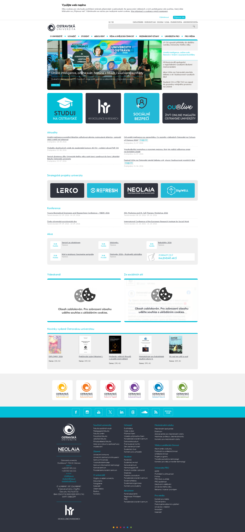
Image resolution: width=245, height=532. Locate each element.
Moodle (160, 22)
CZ (109, 22)
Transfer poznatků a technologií (167, 459)
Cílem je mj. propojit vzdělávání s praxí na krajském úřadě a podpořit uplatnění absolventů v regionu (93, 79)
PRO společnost (161, 482)
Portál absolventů (130, 494)
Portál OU (128, 460)
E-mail (167, 22)
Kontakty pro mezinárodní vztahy (167, 439)
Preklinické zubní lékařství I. (91, 357)
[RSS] (156, 412)
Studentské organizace (132, 483)
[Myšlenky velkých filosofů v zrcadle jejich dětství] (115, 345)
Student (86, 36)
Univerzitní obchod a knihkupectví (106, 457)
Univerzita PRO (174, 36)
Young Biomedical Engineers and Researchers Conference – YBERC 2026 (78, 213)
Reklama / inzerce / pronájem (166, 489)
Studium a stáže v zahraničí (134, 470)
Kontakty (96, 494)
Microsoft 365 (150, 22)
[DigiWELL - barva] (178, 190)
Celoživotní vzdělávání (163, 484)
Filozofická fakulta (100, 436)
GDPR (157, 471)
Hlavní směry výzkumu (163, 449)
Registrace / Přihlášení (132, 497)
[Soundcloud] (144, 412)
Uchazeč (73, 36)
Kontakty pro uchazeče (133, 452)
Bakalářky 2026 (165, 243)
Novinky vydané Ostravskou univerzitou (70, 329)
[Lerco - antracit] (67, 190)
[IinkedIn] (122, 412)
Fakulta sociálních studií (102, 428)
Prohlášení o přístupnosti (164, 474)
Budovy (96, 491)
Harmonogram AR (131, 468)
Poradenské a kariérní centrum (105, 470)
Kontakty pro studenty (132, 486)
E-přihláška (128, 428)
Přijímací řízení (129, 434)
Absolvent (101, 36)
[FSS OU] (62, 390)
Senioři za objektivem (71, 243)
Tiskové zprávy (160, 502)
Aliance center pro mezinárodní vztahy (169, 434)
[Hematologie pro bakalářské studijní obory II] (145, 345)
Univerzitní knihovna (101, 455)
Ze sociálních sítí (133, 274)
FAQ (125, 499)
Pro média (190, 36)
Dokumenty (97, 481)
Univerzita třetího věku (163, 487)
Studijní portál (176, 22)
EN (113, 22)
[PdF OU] (86, 390)
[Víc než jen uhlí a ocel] (175, 345)
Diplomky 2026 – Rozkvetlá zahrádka (126, 254)
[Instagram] (87, 412)
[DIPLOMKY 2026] (55, 345)
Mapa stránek (138, 22)
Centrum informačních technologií (106, 465)
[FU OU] (110, 390)
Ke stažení (158, 509)
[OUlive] (180, 108)
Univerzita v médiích (162, 507)
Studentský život (130, 449)
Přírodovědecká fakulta (102, 441)
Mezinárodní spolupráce (164, 429)
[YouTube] (99, 412)
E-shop (157, 476)
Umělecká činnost (161, 454)
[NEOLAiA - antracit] (141, 190)
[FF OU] (135, 390)
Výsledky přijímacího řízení (134, 436)
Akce (50, 234)
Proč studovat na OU (132, 444)
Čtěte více (55, 85)
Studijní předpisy (130, 481)
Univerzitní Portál (190, 22)
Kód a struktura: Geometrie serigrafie (78, 254)
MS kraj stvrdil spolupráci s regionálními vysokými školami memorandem (102, 73)
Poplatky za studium (132, 475)
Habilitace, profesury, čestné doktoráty (169, 436)
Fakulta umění (98, 434)
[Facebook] (76, 412)
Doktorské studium (131, 441)
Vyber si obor (129, 431)
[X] (110, 412)
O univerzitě (58, 36)
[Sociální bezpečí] (141, 108)
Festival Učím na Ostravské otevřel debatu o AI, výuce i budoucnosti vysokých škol (159, 160)
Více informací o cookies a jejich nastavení (149, 11)
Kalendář (96, 486)
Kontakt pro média (162, 499)
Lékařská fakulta (99, 439)
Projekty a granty (161, 457)
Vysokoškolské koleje (101, 462)
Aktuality (52, 132)
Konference (53, 208)
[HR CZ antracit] (103, 108)
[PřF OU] (159, 390)
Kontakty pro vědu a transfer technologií (170, 462)
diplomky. (114, 243)
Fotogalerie (97, 483)
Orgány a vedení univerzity (103, 478)
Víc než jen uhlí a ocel (178, 357)
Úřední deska (98, 489)
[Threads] (133, 412)
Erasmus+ (158, 431)
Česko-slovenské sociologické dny (62, 222)
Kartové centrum (99, 468)
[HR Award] (69, 512)
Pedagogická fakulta (101, 431)
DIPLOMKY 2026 (56, 357)
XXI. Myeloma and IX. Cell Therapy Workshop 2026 (146, 213)
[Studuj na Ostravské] (65, 108)
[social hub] (168, 412)
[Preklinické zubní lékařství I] (85, 345)
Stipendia (127, 473)
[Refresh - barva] (104, 190)
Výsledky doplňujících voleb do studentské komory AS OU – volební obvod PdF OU (83, 148)
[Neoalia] (69, 450)
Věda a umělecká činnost (123, 36)
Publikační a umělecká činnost (166, 451)
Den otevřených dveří (132, 447)
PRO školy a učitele (162, 479)
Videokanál (54, 274)
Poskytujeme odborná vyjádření (167, 504)
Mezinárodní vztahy (151, 36)
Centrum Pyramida (100, 460)
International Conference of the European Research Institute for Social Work (156, 222)
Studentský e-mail (131, 462)
